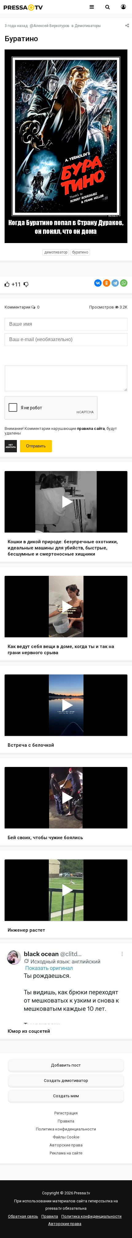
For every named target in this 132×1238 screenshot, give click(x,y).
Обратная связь (23, 1216)
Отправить (36, 446)
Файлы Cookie (66, 1137)
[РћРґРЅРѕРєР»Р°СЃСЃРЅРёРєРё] (106, 283)
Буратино (80, 252)
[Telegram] (115, 283)
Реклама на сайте (66, 1153)
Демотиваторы (88, 26)
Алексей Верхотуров (51, 26)
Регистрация (66, 1113)
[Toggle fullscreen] (115, 522)
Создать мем (66, 1095)
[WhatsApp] (123, 283)
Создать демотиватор (66, 1080)
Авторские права (66, 1145)
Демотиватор (55, 252)
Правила (66, 1121)
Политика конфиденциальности (66, 1129)
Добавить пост (66, 1065)
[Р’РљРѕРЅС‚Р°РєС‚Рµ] (98, 283)
